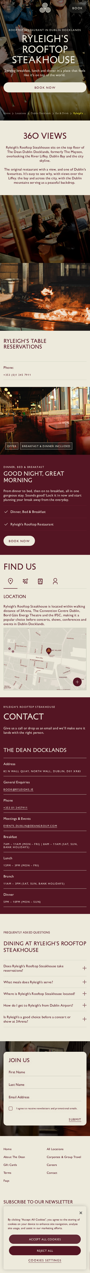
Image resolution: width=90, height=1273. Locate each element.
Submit (75, 1119)
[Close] (81, 1213)
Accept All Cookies (45, 1239)
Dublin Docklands (41, 113)
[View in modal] (77, 682)
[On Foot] (55, 581)
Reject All (45, 1250)
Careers (52, 1164)
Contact (52, 1172)
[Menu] (8, 8)
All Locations (55, 1149)
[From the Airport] (25, 581)
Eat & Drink (62, 113)
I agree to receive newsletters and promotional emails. (47, 1108)
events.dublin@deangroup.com (30, 826)
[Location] (10, 581)
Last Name (17, 1084)
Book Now (45, 87)
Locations (20, 113)
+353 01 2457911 (15, 807)
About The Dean (14, 1156)
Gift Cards (10, 1164)
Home (6, 113)
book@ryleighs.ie (18, 789)
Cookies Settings (45, 1260)
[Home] (45, 8)
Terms (7, 1172)
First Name (17, 1072)
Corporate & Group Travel (64, 1156)
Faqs (6, 1180)
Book (77, 8)
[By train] (40, 581)
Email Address (19, 1097)
